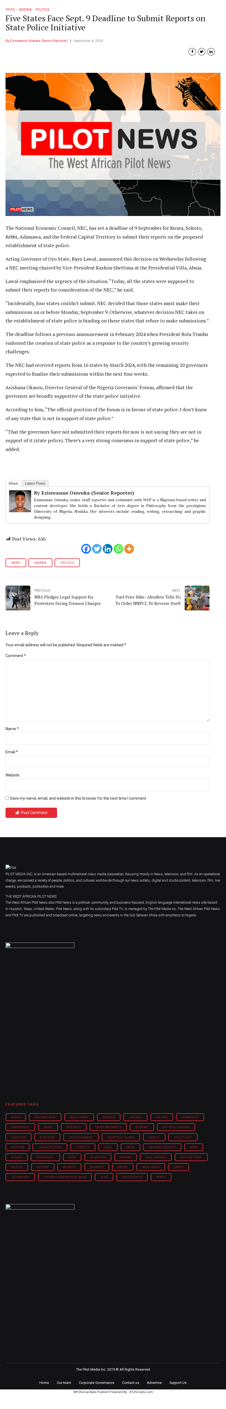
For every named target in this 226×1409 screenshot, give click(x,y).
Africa (15, 1117)
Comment (16, 655)
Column (162, 1117)
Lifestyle (83, 1147)
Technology (20, 1177)
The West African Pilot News (65, 1177)
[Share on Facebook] (192, 51)
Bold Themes (79, 1117)
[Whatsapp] (118, 549)
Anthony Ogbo (45, 1117)
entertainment (81, 1137)
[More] (129, 549)
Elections (47, 1137)
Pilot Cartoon (155, 1157)
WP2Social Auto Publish (91, 1392)
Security (69, 1167)
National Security (162, 1147)
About (13, 483)
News (16, 563)
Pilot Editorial (191, 1157)
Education (18, 1137)
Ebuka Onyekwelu (108, 1127)
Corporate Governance (96, 1383)
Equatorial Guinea (120, 1137)
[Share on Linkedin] (211, 51)
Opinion (125, 1157)
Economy (141, 1127)
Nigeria (40, 563)
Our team (64, 1383)
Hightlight (183, 1137)
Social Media (151, 1167)
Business (109, 1117)
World (161, 1177)
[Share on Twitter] (201, 51)
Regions (43, 1167)
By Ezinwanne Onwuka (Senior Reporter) (37, 41)
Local (108, 1147)
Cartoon (135, 1117)
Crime (48, 1127)
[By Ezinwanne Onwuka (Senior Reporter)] (20, 510)
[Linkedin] (107, 549)
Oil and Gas (98, 1157)
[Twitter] (97, 549)
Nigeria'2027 (45, 1157)
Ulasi (104, 1177)
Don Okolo (73, 1127)
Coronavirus (20, 1127)
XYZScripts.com (141, 1392)
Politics (67, 563)
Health (154, 1137)
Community (190, 1117)
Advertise (154, 1383)
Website (13, 775)
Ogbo (72, 1157)
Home (44, 1383)
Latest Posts (35, 483)
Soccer (123, 1167)
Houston (17, 1147)
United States (132, 1177)
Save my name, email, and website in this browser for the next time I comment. (78, 798)
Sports (179, 1167)
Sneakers (97, 1167)
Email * (12, 752)
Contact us (130, 1383)
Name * (12, 729)
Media (130, 1147)
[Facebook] (86, 549)
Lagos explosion (49, 1147)
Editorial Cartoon (176, 1127)
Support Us (178, 1383)
